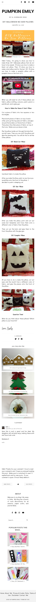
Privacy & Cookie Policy (21, 593)
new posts (7, 484)
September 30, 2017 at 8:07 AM (14, 429)
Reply (3, 442)
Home (2, 593)
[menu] (2, 2)
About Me (8, 593)
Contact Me (24, 595)
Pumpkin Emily (15, 599)
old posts (29, 484)
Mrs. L (8, 427)
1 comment (18, 336)
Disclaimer (15, 595)
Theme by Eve (25, 599)
